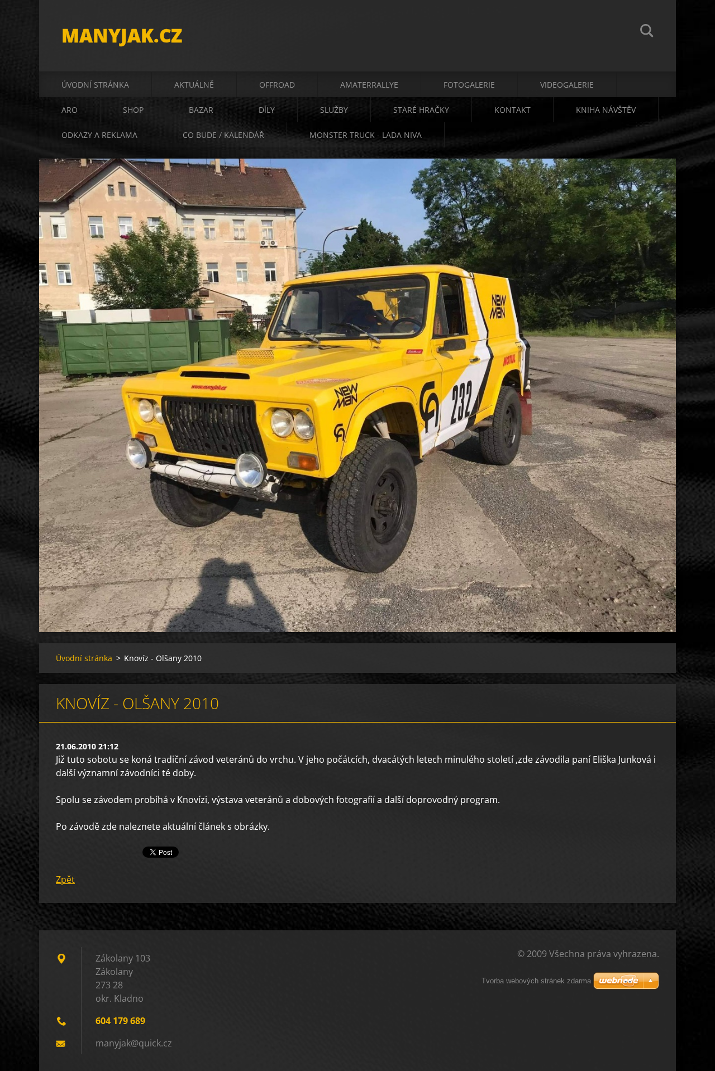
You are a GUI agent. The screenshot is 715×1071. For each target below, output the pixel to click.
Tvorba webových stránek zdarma (536, 981)
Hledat (647, 32)
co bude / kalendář (223, 135)
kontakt (512, 109)
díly (267, 109)
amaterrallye (369, 84)
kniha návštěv (606, 109)
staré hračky (421, 109)
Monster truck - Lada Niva (365, 135)
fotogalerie (469, 84)
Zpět (65, 879)
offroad (277, 84)
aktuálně (194, 84)
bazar (201, 109)
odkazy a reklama (99, 135)
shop (133, 109)
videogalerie (567, 84)
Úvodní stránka (95, 84)
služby (334, 109)
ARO (69, 109)
